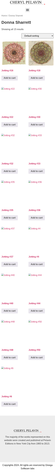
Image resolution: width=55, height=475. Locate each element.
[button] (27, 10)
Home (4, 16)
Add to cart (10, 78)
